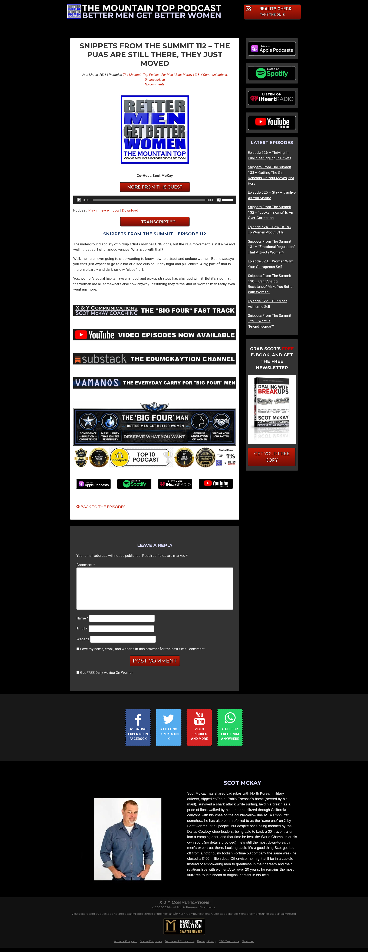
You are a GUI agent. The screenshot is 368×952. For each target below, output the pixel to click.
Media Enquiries (151, 941)
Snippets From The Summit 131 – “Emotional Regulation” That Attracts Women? (271, 246)
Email (82, 629)
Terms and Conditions (179, 941)
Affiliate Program (125, 941)
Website (82, 639)
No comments (155, 84)
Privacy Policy (206, 941)
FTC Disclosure (229, 941)
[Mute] (219, 200)
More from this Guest (155, 187)
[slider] (228, 199)
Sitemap (248, 941)
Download (130, 210)
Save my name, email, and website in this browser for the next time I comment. (143, 649)
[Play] (79, 200)
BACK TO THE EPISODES (102, 507)
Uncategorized (155, 80)
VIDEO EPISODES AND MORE (199, 734)
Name (82, 618)
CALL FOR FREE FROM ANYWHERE (230, 734)
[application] (154, 200)
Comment (85, 565)
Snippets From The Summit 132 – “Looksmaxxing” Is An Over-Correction (270, 212)
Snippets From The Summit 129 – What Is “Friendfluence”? (269, 320)
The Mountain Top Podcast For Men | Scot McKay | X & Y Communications (175, 75)
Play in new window (103, 210)
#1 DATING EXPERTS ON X (169, 734)
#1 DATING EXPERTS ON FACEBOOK (138, 734)
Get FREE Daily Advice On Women (106, 672)
